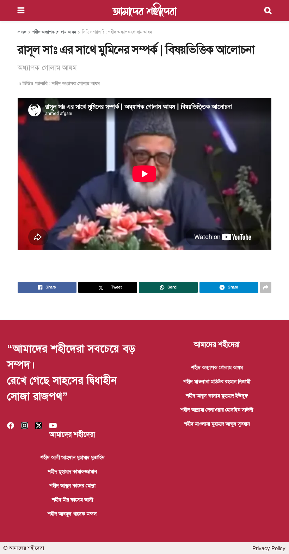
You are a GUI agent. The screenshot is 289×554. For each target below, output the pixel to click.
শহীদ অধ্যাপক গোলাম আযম (54, 32)
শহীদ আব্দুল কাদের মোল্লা (72, 485)
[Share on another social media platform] (265, 287)
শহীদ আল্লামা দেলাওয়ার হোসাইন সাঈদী (216, 410)
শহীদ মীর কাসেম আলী (72, 500)
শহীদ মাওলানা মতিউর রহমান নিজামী (216, 381)
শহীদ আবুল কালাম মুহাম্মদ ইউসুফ (217, 395)
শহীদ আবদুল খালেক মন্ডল (72, 514)
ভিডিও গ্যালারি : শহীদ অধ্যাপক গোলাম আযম (117, 32)
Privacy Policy (268, 548)
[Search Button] (267, 10)
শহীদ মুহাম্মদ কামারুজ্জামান (72, 471)
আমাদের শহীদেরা (144, 10)
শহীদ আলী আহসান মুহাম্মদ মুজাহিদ (72, 457)
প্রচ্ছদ (22, 32)
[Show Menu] (21, 10)
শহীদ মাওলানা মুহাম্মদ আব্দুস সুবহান (217, 424)
